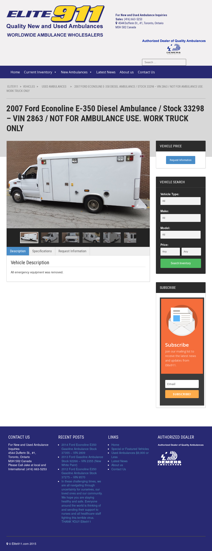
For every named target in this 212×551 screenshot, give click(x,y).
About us (127, 72)
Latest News (106, 72)
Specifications (42, 251)
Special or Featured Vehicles (130, 449)
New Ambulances (74, 72)
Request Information (72, 251)
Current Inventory (38, 72)
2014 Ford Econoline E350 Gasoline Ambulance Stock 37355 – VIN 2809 (79, 449)
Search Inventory (181, 263)
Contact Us (146, 72)
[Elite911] (55, 21)
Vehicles (29, 86)
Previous (13, 237)
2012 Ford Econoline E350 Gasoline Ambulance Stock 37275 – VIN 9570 (79, 473)
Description (18, 251)
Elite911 (12, 86)
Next (143, 237)
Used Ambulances (54, 86)
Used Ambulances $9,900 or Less (130, 455)
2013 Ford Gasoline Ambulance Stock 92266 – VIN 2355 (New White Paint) (82, 461)
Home (15, 72)
